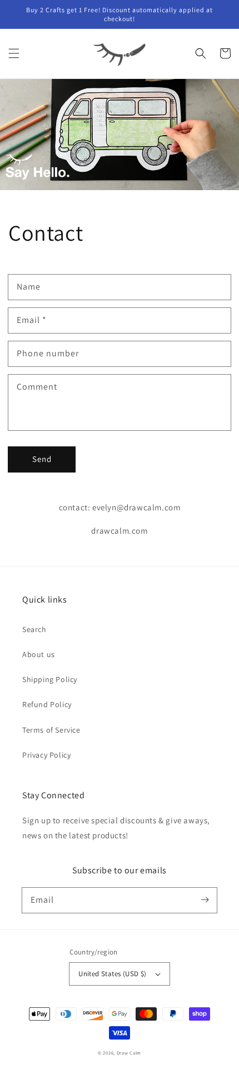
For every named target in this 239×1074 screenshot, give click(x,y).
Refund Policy (47, 704)
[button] (14, 53)
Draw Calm (129, 1053)
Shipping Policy (49, 679)
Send (42, 459)
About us (38, 654)
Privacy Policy (46, 755)
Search (34, 629)
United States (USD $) (112, 973)
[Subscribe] (204, 900)
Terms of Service (51, 730)
